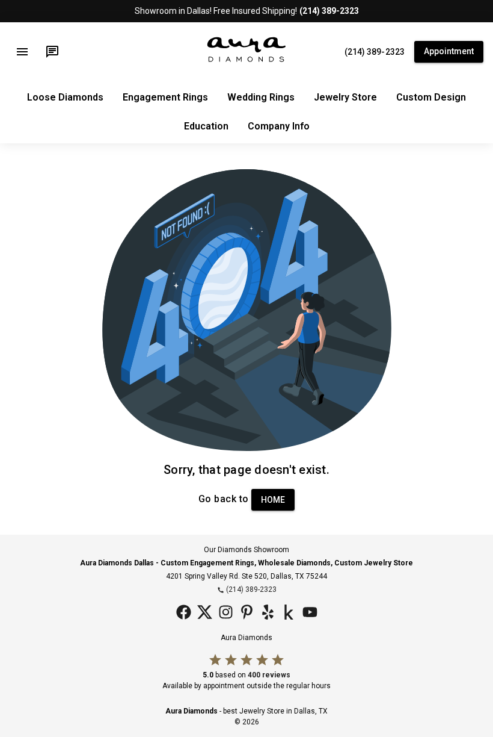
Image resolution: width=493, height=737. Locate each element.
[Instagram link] (225, 614)
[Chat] (52, 51)
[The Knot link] (288, 614)
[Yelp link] (267, 614)
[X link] (204, 614)
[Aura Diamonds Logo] (246, 59)
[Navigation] (22, 51)
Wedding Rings (261, 97)
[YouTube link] (309, 614)
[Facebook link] (183, 614)
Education (206, 126)
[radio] (215, 660)
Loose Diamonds (65, 97)
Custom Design (431, 97)
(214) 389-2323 (374, 52)
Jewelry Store (345, 97)
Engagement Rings (165, 97)
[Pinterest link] (246, 614)
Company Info (279, 126)
